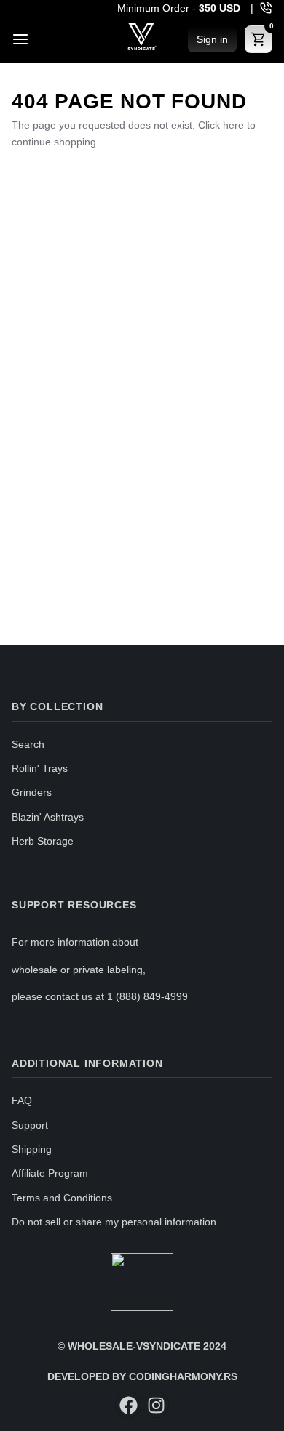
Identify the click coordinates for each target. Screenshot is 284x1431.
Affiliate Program (50, 1173)
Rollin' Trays (40, 768)
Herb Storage (43, 841)
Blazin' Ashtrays (48, 817)
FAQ (22, 1100)
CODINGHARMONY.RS (183, 1376)
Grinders (32, 792)
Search (28, 744)
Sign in (212, 39)
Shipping (32, 1149)
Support (30, 1125)
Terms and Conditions (62, 1198)
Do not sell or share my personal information (114, 1222)
